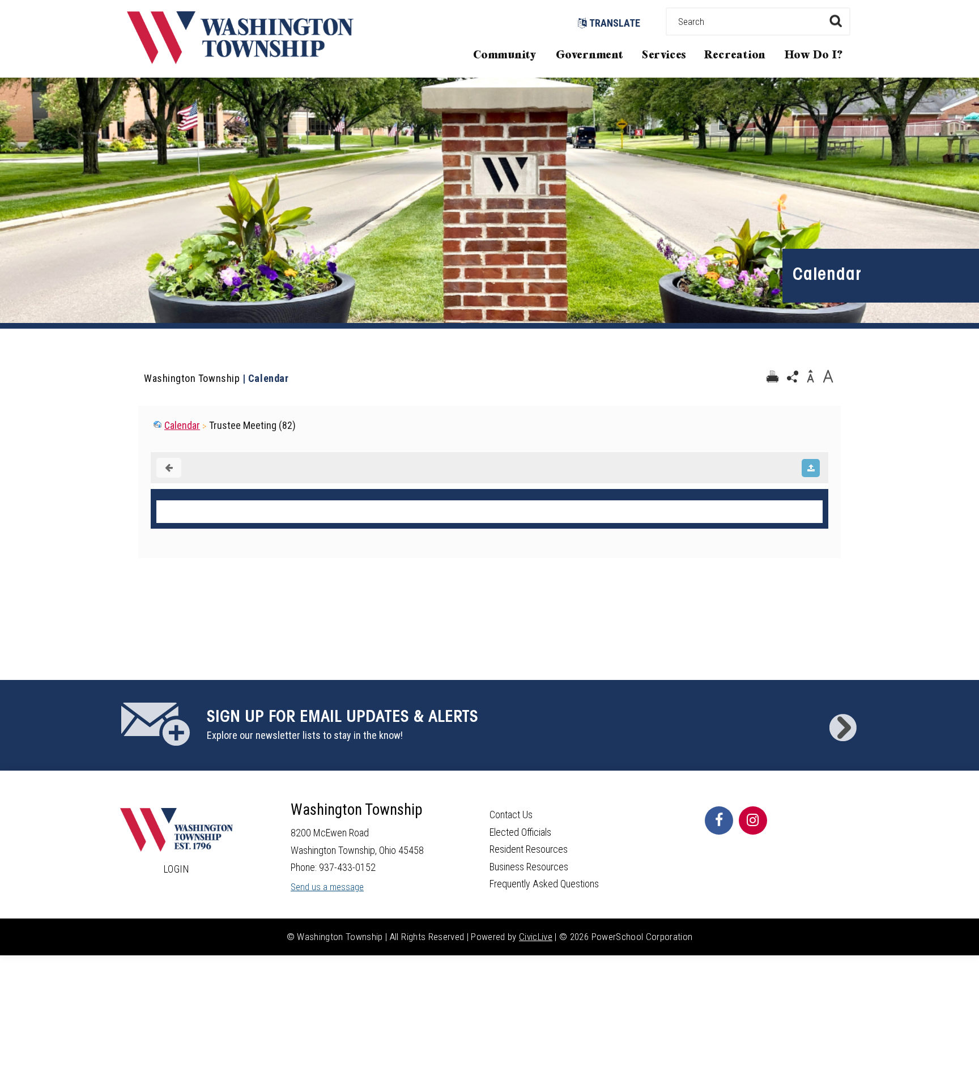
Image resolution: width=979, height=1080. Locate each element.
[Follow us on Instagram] (753, 820)
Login (177, 869)
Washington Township (192, 378)
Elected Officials (520, 832)
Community (505, 55)
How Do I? (814, 55)
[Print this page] (772, 376)
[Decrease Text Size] (810, 376)
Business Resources (529, 867)
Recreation (734, 55)
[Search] (835, 20)
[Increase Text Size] (827, 376)
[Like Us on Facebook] (719, 820)
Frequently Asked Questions (544, 884)
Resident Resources (529, 849)
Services (664, 55)
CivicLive (535, 936)
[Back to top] (959, 1054)
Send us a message (327, 887)
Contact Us (511, 814)
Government (590, 55)
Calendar (182, 425)
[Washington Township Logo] (240, 60)
